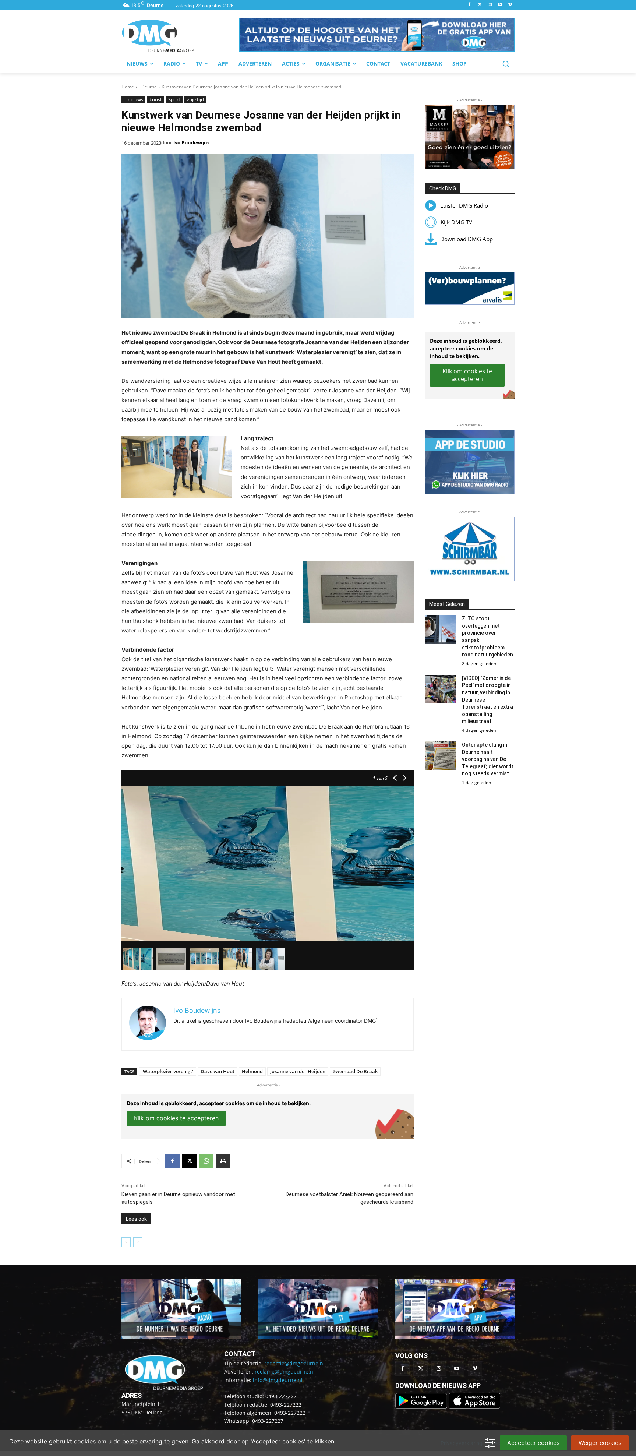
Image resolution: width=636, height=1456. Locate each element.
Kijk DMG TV (456, 222)
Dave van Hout (217, 1071)
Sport (174, 99)
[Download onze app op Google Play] (422, 1406)
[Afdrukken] (223, 1161)
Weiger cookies (600, 1442)
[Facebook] (469, 5)
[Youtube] (500, 5)
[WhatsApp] (206, 1161)
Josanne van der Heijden (297, 1071)
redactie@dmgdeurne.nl (294, 1363)
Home (127, 87)
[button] (377, 34)
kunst (155, 99)
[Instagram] (490, 5)
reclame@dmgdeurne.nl (285, 1371)
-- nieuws (133, 99)
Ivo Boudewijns (191, 142)
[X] (189, 1161)
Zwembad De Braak (355, 1071)
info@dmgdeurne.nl (278, 1379)
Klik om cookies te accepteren (176, 1118)
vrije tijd (195, 99)
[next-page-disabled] (137, 1242)
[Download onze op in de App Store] (474, 1406)
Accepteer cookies (533, 1442)
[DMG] (180, 35)
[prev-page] (126, 1242)
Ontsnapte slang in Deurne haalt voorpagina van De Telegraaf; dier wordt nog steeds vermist (488, 759)
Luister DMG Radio (464, 205)
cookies (85, 1441)
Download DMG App (466, 239)
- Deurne (148, 87)
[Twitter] (480, 5)
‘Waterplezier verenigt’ (167, 1071)
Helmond (252, 1071)
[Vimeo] (510, 5)
